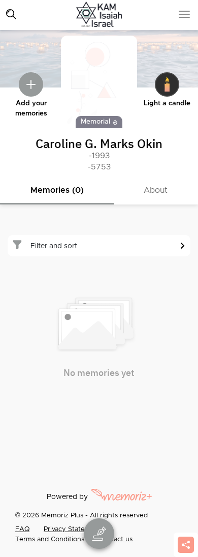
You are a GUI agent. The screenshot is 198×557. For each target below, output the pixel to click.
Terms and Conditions (50, 539)
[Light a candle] (167, 84)
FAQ (22, 529)
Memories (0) (57, 190)
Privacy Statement (73, 529)
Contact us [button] (115, 539)
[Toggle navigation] (11, 14)
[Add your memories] (31, 84)
